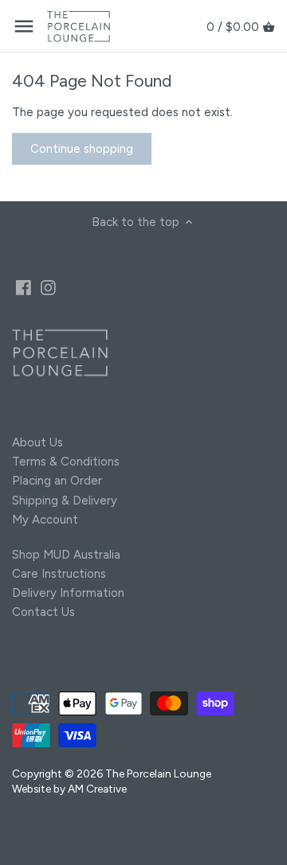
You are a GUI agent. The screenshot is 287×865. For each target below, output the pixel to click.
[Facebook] (23, 287)
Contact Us (43, 612)
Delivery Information (68, 593)
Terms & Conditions (66, 461)
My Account (45, 519)
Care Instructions (59, 574)
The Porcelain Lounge (158, 773)
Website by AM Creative (69, 788)
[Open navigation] (24, 26)
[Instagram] (48, 287)
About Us (37, 442)
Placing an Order (57, 480)
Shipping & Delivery (64, 500)
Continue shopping (81, 149)
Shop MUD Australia (66, 554)
